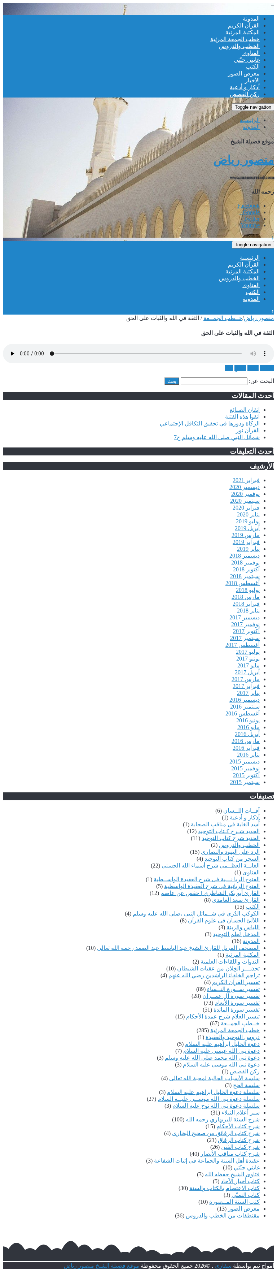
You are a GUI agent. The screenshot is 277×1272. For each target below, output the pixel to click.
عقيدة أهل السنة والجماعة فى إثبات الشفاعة (207, 1161)
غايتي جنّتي (247, 60)
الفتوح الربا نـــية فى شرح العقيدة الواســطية (207, 879)
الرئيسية (250, 120)
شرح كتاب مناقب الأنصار (230, 1154)
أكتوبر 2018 (246, 569)
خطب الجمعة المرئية (235, 39)
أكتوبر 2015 (246, 775)
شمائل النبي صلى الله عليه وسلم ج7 (217, 437)
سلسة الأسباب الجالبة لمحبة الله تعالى (214, 1078)
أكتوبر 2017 (246, 631)
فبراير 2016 (246, 748)
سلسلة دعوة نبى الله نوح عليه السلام (216, 1106)
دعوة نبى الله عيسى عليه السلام (221, 1051)
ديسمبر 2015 (244, 761)
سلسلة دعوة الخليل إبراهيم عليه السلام (213, 1092)
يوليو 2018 (248, 590)
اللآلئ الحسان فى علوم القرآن (224, 920)
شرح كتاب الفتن (240, 1147)
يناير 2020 (248, 514)
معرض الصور (244, 73)
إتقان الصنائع (245, 410)
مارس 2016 (246, 741)
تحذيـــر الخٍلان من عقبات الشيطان (218, 968)
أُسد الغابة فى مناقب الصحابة (225, 824)
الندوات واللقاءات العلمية (230, 962)
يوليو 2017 (248, 652)
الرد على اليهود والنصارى (230, 852)
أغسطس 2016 (242, 713)
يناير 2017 (248, 693)
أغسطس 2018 (242, 583)
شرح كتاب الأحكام (238, 1126)
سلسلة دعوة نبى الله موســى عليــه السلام (209, 1099)
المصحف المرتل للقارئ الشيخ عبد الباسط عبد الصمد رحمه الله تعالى (178, 948)
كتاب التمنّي (246, 1195)
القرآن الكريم (244, 25)
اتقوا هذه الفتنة (242, 417)
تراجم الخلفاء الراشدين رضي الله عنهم (214, 975)
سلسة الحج (246, 1085)
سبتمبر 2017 (245, 638)
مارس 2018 (246, 597)
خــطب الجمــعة (222, 318)
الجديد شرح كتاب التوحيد (231, 838)
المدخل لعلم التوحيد (236, 934)
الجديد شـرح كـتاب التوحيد (229, 831)
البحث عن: (261, 381)
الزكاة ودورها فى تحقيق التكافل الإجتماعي (210, 423)
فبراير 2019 (246, 542)
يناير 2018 (248, 610)
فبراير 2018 (246, 604)
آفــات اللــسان (241, 811)
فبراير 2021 (246, 480)
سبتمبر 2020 (245, 501)
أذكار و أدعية (245, 87)
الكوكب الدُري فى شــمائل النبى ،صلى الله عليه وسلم (196, 913)
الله (229, 368)
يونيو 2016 (248, 720)
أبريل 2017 (247, 672)
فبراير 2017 (246, 686)
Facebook (248, 206)
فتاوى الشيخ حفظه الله (232, 1174)
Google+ (249, 212)
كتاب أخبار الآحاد (240, 1181)
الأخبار (252, 80)
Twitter (251, 219)
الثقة (253, 368)
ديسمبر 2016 (244, 700)
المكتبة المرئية (242, 32)
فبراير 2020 (246, 508)
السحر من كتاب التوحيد (232, 859)
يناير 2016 (248, 755)
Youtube (250, 225)
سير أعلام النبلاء (240, 1112)
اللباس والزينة (243, 927)
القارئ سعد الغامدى (236, 900)
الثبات (267, 368)
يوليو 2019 (248, 521)
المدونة (251, 19)
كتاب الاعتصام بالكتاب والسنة (224, 1188)
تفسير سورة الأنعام (237, 1003)
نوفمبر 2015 (245, 768)
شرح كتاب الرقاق (239, 1140)
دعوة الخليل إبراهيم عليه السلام (222, 1044)
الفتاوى (251, 53)
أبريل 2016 (247, 734)
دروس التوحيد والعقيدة (233, 1037)
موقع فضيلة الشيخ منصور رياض (102, 1266)
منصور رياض (244, 159)
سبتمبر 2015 (245, 782)
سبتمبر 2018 (245, 576)
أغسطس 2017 (242, 645)
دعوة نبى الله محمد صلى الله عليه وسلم (212, 1058)
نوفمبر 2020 (245, 494)
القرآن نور (248, 430)
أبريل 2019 (247, 528)
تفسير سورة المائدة (237, 1010)
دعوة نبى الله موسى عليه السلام (221, 1064)
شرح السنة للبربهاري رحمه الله (223, 1119)
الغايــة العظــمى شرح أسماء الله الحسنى (211, 865)
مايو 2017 (248, 665)
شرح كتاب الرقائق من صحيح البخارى (216, 1133)
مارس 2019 (246, 535)
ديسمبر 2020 (244, 487)
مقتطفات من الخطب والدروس (223, 1215)
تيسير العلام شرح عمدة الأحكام (223, 1016)
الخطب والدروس (239, 46)
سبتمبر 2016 (245, 707)
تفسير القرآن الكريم (236, 982)
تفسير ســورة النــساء (233, 989)
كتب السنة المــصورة (234, 1202)
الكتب (253, 67)
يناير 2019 (248, 549)
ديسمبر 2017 (244, 617)
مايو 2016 (248, 727)
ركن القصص (245, 94)
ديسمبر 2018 (244, 556)
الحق (240, 368)
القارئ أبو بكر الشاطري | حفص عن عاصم (210, 893)
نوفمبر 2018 (245, 562)
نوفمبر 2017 (245, 624)
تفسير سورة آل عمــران (231, 996)
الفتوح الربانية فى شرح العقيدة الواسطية (212, 886)
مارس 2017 (246, 679)
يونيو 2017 (248, 659)
